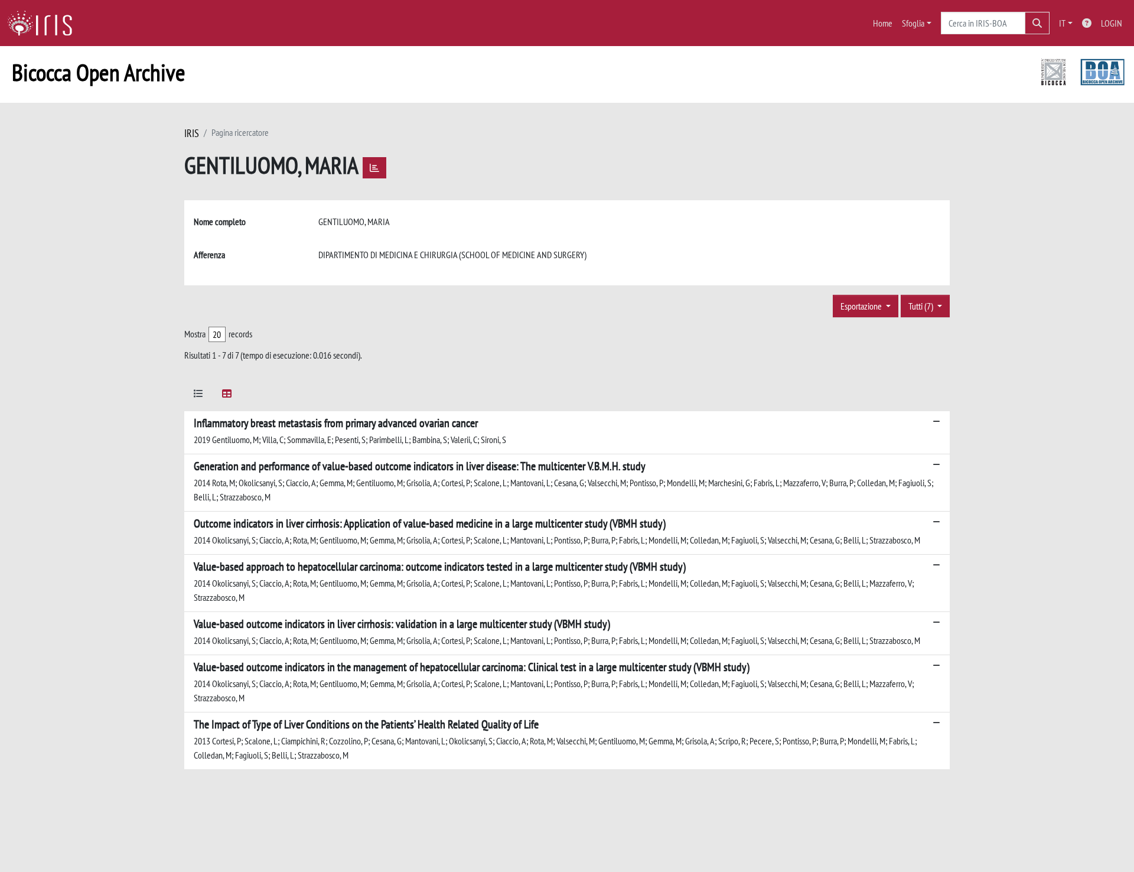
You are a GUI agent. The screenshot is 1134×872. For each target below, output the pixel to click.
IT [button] (1062, 23)
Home (882, 23)
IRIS (191, 133)
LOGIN (1111, 23)
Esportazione (862, 306)
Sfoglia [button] (913, 23)
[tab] (198, 395)
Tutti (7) (921, 306)
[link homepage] (44, 23)
